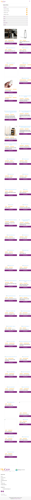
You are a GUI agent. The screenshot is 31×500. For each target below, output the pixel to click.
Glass (4, 16)
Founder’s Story (3, 477)
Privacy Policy (3, 494)
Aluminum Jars (15, 12)
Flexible (5, 24)
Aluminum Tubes (15, 14)
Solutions (2, 479)
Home (2, 476)
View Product (11, 43)
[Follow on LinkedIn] (1, 491)
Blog (1, 481)
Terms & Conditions (4, 495)
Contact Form (3, 483)
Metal (4, 18)
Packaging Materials (4, 480)
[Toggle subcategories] (27, 7)
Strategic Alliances (3, 484)
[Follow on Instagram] (3, 491)
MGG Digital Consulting (17, 498)
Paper (4, 20)
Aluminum (5, 7)
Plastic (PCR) (5, 22)
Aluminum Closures (15, 10)
